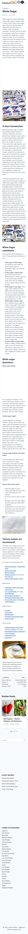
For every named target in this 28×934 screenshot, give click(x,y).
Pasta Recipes (6, 862)
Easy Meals (5, 846)
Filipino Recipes (6, 849)
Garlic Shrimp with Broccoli (10, 786)
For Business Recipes (8, 853)
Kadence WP (17, 929)
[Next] (23, 715)
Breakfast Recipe (7, 837)
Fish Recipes (5, 851)
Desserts (4, 844)
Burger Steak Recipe (8, 778)
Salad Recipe (6, 872)
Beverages (5, 835)
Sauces (4, 874)
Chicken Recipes (7, 842)
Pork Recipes (6, 867)
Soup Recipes (6, 881)
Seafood (4, 876)
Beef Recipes (6, 833)
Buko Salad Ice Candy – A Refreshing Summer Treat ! (6, 682)
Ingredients (5, 8)
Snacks (4, 878)
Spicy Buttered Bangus (8, 783)
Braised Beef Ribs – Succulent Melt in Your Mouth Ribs (21, 682)
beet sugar (21, 23)
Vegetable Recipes (7, 887)
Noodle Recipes (6, 860)
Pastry (4, 865)
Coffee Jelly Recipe (7, 789)
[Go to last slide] (4, 715)
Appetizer (5, 831)
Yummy (5, 15)
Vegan (4, 885)
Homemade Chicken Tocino (10, 781)
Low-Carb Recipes (7, 858)
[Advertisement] (14, 75)
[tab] (12, 731)
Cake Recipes (6, 840)
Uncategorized (6, 883)
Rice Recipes (5, 869)
